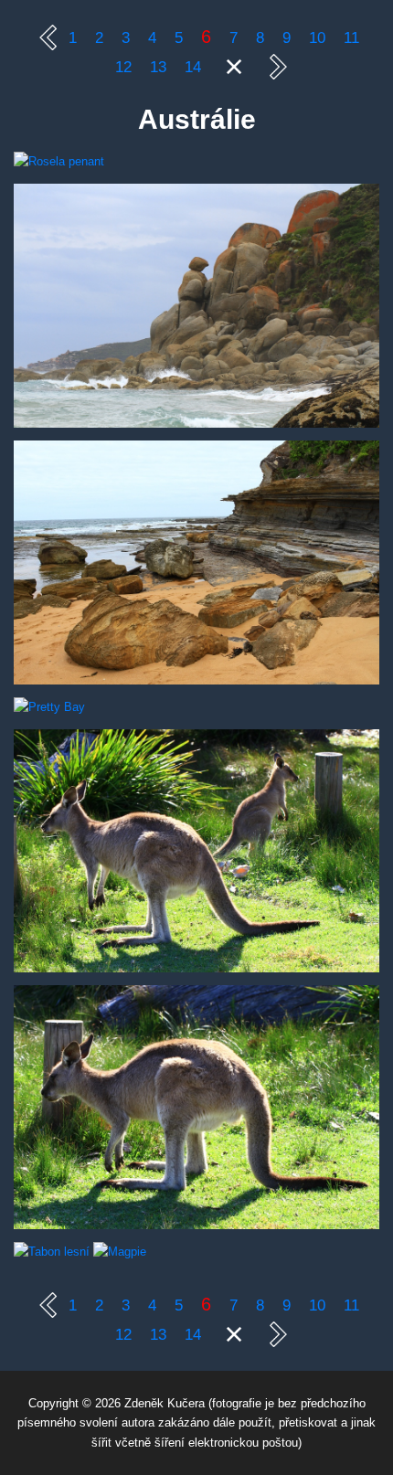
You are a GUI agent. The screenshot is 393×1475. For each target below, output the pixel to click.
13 (160, 67)
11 (351, 38)
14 (195, 67)
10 (319, 38)
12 (125, 67)
